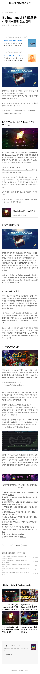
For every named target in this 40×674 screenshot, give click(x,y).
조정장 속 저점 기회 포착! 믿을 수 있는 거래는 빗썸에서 (13, 59)
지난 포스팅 (21, 91)
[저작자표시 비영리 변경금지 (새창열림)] (24, 545)
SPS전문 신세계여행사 (13, 40)
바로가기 (11, 495)
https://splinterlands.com (14, 385)
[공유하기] (8, 545)
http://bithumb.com (11, 52)
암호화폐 (4, 553)
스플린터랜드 (6, 370)
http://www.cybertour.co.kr (13, 37)
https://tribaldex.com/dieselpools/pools (17, 170)
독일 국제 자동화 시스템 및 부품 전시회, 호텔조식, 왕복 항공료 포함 (13, 44)
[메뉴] (3, 3)
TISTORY (20, 670)
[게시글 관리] (11, 545)
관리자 (27, 670)
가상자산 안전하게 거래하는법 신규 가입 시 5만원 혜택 (13, 55)
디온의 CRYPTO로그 (20, 3)
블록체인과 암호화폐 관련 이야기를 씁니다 (16, 649)
